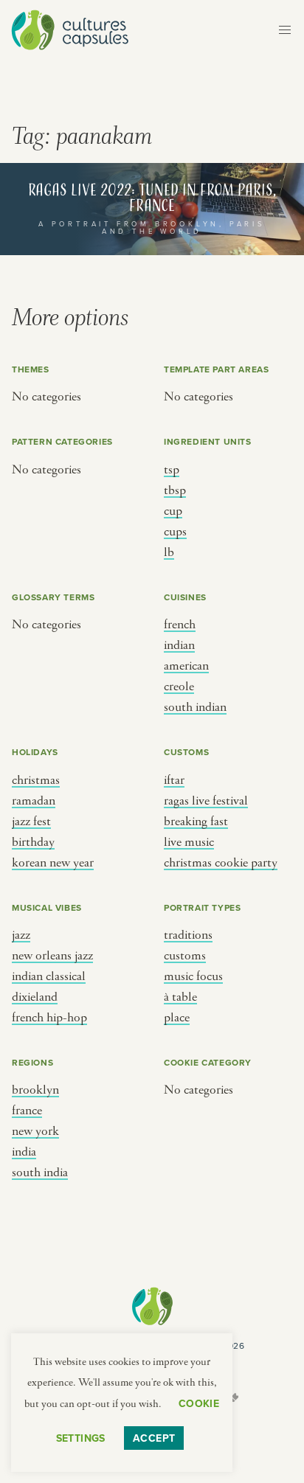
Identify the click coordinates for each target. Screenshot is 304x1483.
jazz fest (31, 821)
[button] (285, 30)
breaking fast (196, 821)
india (24, 1152)
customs (185, 955)
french (180, 624)
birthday (33, 842)
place (177, 1017)
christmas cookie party (220, 862)
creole (179, 686)
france (27, 1110)
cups (175, 531)
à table (180, 997)
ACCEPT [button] (154, 1438)
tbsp (175, 490)
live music (189, 842)
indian (179, 645)
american (186, 666)
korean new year (53, 862)
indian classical (49, 976)
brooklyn (35, 1090)
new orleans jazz (52, 955)
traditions (188, 935)
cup (173, 511)
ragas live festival (206, 800)
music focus (193, 976)
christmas (36, 780)
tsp (171, 469)
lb (169, 552)
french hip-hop (49, 1017)
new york (35, 1131)
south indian (195, 707)
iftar (174, 780)
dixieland (35, 997)
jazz (21, 935)
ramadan (33, 800)
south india (40, 1172)
